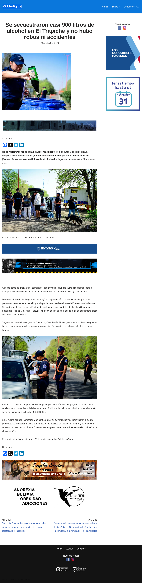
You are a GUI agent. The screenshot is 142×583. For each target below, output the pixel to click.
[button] (119, 6)
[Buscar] (137, 7)
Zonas (69, 549)
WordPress (26, 579)
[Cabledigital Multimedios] (12, 6)
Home (105, 7)
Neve (4, 579)
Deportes (81, 549)
